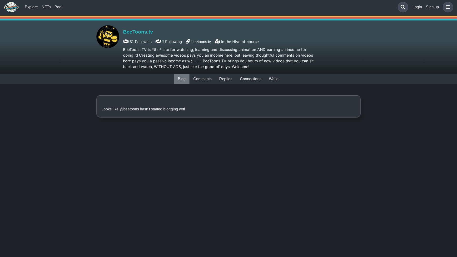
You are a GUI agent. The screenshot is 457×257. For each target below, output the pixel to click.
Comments (202, 79)
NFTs (46, 7)
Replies (225, 79)
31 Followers (140, 42)
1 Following (171, 42)
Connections (250, 79)
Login (417, 7)
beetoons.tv (201, 42)
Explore (31, 7)
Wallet (274, 79)
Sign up (432, 7)
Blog (182, 79)
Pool (58, 7)
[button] (447, 7)
